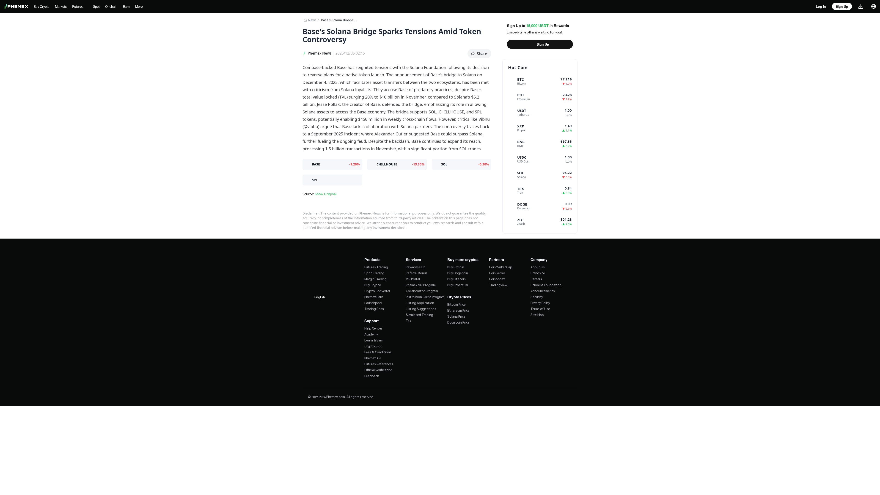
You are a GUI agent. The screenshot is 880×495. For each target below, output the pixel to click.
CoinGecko (497, 272)
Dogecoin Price (458, 321)
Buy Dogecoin (457, 272)
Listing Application (420, 302)
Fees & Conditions (377, 351)
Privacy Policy (540, 302)
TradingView (498, 284)
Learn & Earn (373, 339)
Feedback (371, 375)
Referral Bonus (416, 272)
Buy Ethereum (457, 284)
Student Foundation (546, 284)
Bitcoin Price (456, 303)
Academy (371, 333)
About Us (538, 266)
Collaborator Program (422, 290)
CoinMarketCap (500, 266)
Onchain (114, 6)
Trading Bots (374, 308)
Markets (62, 6)
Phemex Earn (373, 296)
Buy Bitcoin (455, 266)
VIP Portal (413, 278)
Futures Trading (376, 266)
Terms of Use (540, 308)
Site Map (537, 314)
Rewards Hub (416, 266)
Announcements (543, 290)
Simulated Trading (419, 314)
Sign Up (543, 44)
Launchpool (373, 302)
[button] (480, 53)
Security (537, 296)
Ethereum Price (458, 309)
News (312, 20)
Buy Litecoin (456, 278)
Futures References (378, 363)
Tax (408, 320)
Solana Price (456, 315)
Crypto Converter (377, 290)
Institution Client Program (425, 296)
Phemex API (372, 357)
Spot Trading (374, 272)
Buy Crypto (42, 6)
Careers (536, 278)
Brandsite (538, 272)
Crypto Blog (373, 345)
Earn (129, 6)
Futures (79, 6)
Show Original (326, 194)
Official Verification (378, 369)
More (141, 6)
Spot (98, 6)
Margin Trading (375, 278)
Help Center (373, 327)
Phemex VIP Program (421, 284)
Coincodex (497, 278)
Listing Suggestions (421, 308)
